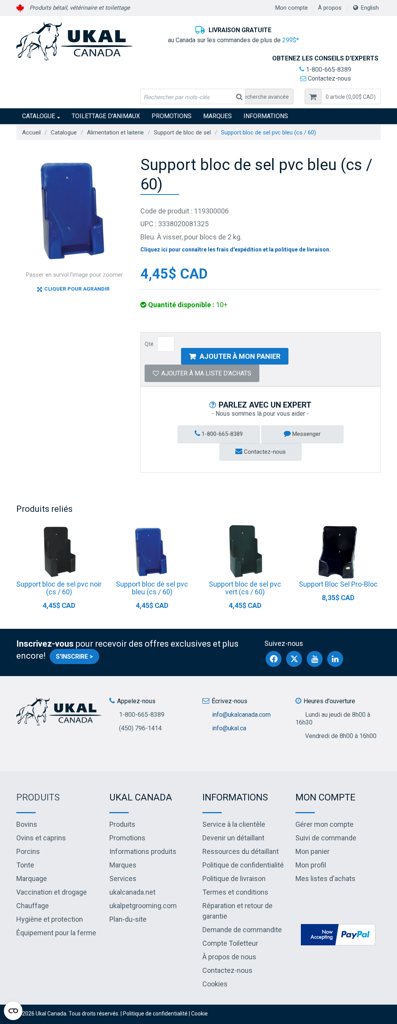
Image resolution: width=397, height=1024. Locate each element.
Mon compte (291, 7)
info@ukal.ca (229, 728)
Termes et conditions (235, 892)
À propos (330, 7)
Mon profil (310, 865)
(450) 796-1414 (140, 728)
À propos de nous (229, 957)
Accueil (31, 132)
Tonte (25, 865)
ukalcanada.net (132, 892)
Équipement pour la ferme (56, 933)
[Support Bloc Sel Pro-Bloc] (338, 551)
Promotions (172, 116)
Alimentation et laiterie (115, 132)
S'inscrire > (74, 656)
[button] (351, 96)
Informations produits (142, 851)
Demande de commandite (242, 930)
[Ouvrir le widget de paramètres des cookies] (13, 1011)
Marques (217, 116)
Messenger (306, 433)
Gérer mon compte (324, 824)
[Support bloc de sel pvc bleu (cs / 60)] (152, 551)
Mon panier (312, 851)
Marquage (31, 878)
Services (122, 878)
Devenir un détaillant (233, 838)
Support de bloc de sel (182, 132)
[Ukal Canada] (74, 41)
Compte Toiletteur (230, 943)
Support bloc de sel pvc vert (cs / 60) (245, 588)
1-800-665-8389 (327, 69)
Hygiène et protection (49, 919)
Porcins (28, 851)
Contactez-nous (328, 78)
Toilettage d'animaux (106, 116)
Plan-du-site (128, 919)
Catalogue (38, 116)
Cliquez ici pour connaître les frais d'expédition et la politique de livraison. (235, 249)
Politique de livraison (234, 878)
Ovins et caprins (41, 838)
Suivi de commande (325, 838)
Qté (149, 344)
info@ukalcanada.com (241, 714)
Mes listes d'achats (325, 878)
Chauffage (32, 906)
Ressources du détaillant (240, 851)
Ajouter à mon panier (240, 356)
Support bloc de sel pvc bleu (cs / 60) (152, 588)
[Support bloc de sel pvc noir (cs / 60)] (59, 551)
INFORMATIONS (265, 116)
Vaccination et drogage (51, 892)
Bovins (26, 824)
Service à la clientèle (233, 824)
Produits (38, 797)
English (370, 7)
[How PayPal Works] (338, 934)
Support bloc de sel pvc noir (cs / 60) (59, 588)
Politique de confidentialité (243, 865)
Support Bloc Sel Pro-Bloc (338, 584)
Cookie (199, 1013)
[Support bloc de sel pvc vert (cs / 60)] (245, 551)
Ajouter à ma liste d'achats (206, 373)
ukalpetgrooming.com (143, 906)
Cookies (215, 984)
